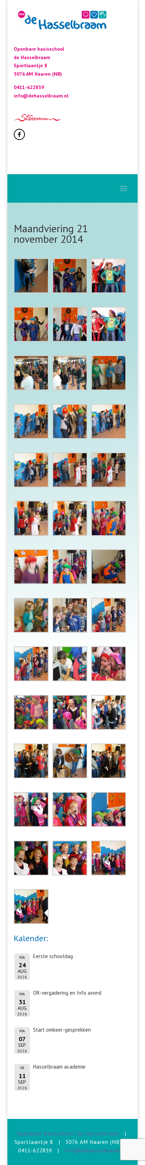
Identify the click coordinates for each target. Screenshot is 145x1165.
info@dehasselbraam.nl (95, 1150)
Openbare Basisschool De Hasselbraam (68, 1133)
